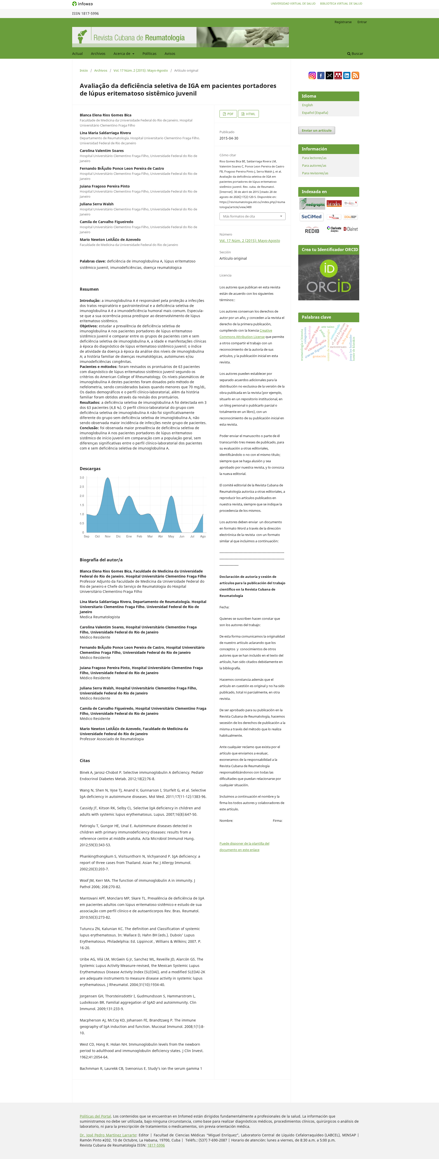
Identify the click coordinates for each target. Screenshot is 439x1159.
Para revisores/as (315, 173)
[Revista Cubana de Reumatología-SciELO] (334, 219)
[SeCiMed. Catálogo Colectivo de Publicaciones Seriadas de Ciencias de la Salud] (311, 221)
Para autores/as (314, 165)
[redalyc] (350, 205)
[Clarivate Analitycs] (334, 231)
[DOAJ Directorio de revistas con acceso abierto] (350, 219)
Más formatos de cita (239, 216)
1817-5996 (156, 1145)
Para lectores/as (314, 158)
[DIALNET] (350, 230)
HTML (250, 114)
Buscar (357, 53)
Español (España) (315, 112)
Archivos (98, 53)
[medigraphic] (312, 208)
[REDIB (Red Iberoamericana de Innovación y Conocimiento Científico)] (312, 229)
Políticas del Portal (95, 1116)
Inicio (84, 70)
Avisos (170, 53)
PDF (230, 114)
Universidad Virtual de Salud (293, 3)
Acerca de (122, 53)
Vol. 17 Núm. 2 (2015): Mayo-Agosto (141, 70)
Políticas (149, 53)
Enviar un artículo (317, 130)
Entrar (362, 22)
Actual (77, 53)
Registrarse (343, 22)
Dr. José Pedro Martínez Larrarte (108, 1135)
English (307, 105)
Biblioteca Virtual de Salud (341, 3)
